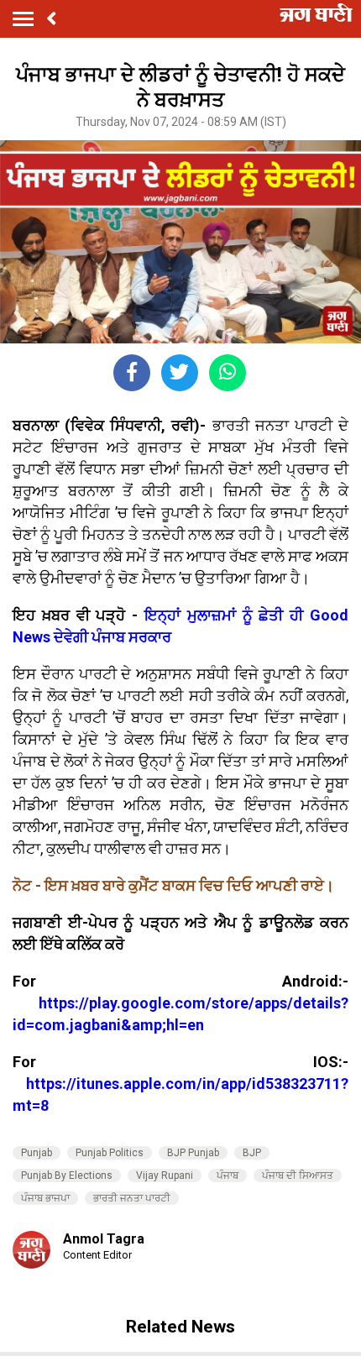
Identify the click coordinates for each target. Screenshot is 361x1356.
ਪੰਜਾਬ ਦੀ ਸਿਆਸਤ (297, 1175)
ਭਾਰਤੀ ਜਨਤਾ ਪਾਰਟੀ (131, 1198)
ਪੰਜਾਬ (227, 1175)
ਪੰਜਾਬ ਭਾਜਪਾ (45, 1198)
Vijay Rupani (164, 1175)
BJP (252, 1153)
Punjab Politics (110, 1153)
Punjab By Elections (66, 1175)
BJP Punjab (193, 1153)
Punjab (36, 1153)
